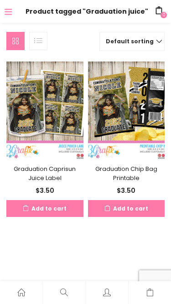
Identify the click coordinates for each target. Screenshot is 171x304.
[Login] (107, 292)
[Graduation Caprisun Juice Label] (44, 110)
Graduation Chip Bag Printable (126, 173)
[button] (132, 41)
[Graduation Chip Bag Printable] (126, 110)
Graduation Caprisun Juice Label (45, 173)
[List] (38, 41)
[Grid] (15, 41)
